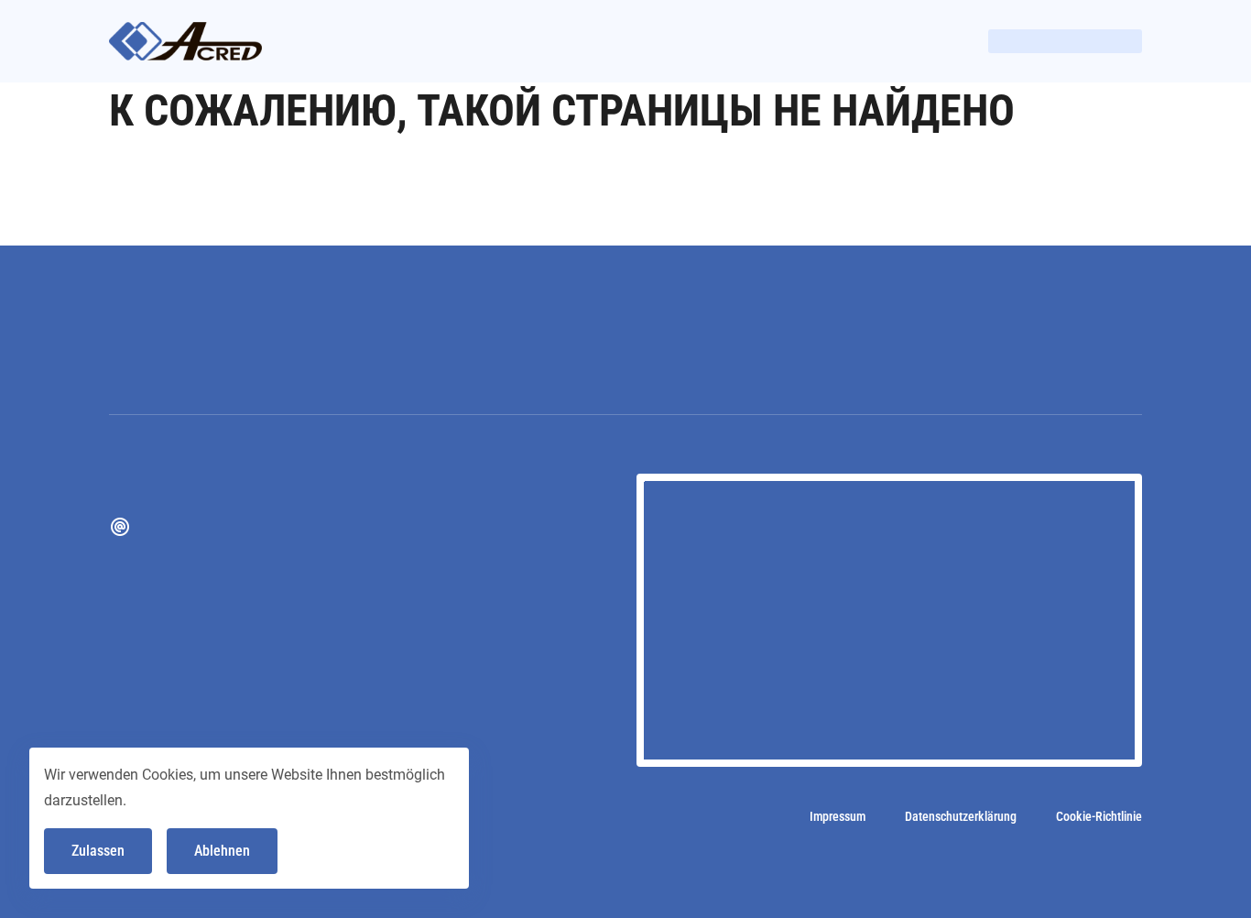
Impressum (837, 816)
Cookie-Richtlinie (1099, 817)
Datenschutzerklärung (961, 816)
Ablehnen (222, 850)
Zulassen (98, 850)
